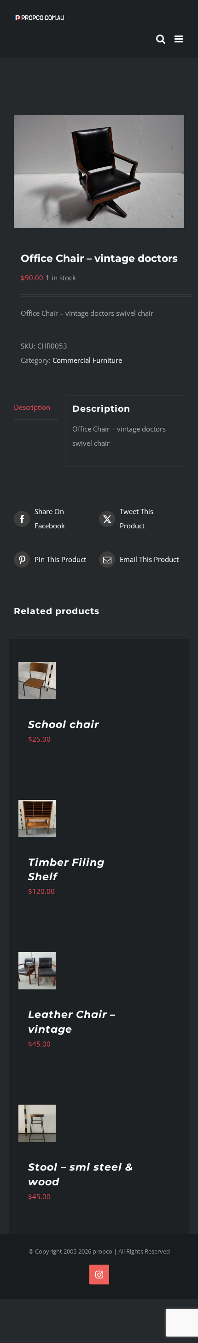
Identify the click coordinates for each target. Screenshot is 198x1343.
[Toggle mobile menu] (179, 39)
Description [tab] (32, 407)
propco (102, 1251)
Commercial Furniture (87, 360)
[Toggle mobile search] (160, 39)
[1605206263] (99, 172)
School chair (63, 724)
